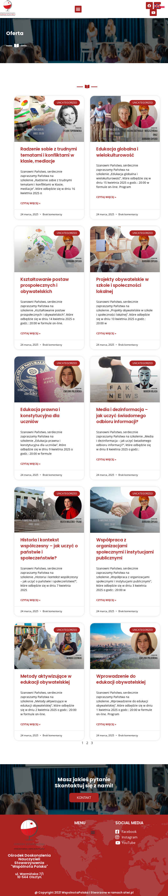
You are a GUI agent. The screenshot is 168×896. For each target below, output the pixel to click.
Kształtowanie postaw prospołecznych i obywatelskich (44, 285)
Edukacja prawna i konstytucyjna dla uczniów (40, 415)
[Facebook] (149, 5)
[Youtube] (153, 12)
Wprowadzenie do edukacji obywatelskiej (120, 679)
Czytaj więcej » (30, 203)
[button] (78, 9)
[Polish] (162, 5)
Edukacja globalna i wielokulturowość (117, 152)
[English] (157, 5)
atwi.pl (128, 892)
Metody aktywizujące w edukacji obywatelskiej (46, 679)
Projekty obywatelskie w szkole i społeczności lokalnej (122, 285)
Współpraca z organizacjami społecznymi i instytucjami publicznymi (125, 549)
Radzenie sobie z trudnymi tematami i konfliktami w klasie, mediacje (48, 155)
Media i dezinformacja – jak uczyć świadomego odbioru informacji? (122, 415)
